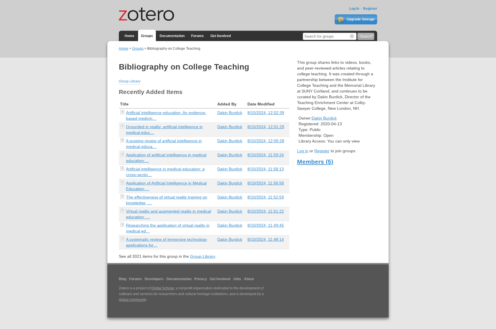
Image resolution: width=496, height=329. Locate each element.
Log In (354, 9)
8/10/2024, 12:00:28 (265, 140)
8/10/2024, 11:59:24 (265, 155)
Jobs (237, 279)
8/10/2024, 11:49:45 (265, 225)
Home (129, 36)
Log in (302, 151)
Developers (154, 279)
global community (132, 300)
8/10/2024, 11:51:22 (265, 211)
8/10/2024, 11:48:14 (265, 239)
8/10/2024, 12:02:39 (265, 112)
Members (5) (315, 161)
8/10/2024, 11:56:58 (265, 183)
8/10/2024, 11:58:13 (265, 169)
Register (370, 9)
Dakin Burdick (229, 112)
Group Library (129, 81)
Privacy (200, 279)
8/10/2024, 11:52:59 (265, 197)
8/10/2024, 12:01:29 (265, 126)
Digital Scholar (162, 288)
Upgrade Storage (360, 19)
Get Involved (220, 36)
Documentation (172, 36)
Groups (147, 36)
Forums (197, 36)
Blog (122, 279)
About (249, 279)
